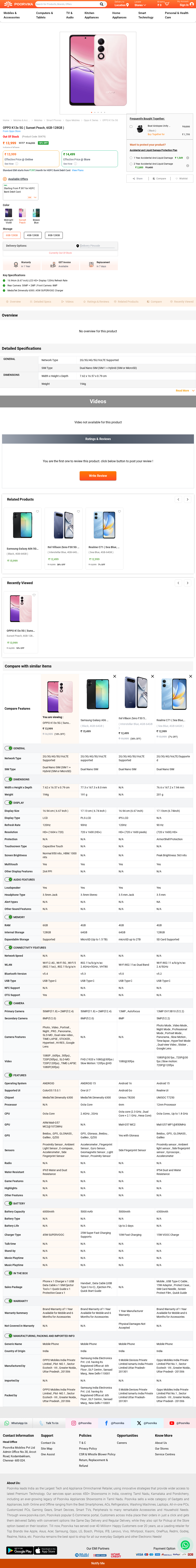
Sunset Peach (22, 221)
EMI (29, 197)
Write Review (98, 476)
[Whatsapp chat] (184, 1545)
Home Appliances (119, 15)
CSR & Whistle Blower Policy (97, 1454)
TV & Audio (70, 15)
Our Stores (162, 1448)
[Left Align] (103, 4)
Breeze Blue (36, 221)
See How (11, 164)
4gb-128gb (33, 235)
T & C (82, 1443)
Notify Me (98, 1563)
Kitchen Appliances (92, 15)
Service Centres (165, 1454)
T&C (35, 197)
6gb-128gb (12, 235)
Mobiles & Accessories (12, 15)
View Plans (77, 170)
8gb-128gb (54, 235)
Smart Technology (145, 15)
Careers (122, 1443)
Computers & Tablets (44, 15)
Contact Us (48, 1443)
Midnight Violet (8, 221)
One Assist (48, 1454)
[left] (178, 499)
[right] (187, 499)
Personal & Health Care (176, 15)
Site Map (46, 1448)
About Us (161, 1443)
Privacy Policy (88, 1448)
